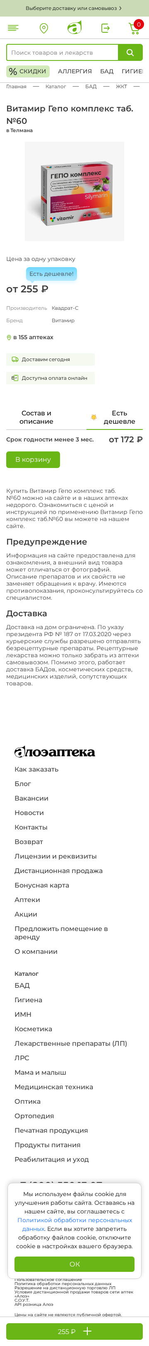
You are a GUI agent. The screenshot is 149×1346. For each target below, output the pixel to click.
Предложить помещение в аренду (61, 933)
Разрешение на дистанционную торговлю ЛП (64, 1288)
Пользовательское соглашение (48, 1280)
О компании (36, 951)
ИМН (22, 1014)
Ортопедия (34, 1116)
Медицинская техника (53, 1087)
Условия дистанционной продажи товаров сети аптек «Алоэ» (73, 1294)
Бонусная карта (41, 885)
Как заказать (36, 769)
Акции (25, 914)
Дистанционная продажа (58, 871)
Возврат (28, 842)
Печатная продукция (51, 1130)
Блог (22, 784)
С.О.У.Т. (21, 1300)
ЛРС (21, 1058)
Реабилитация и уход (51, 1159)
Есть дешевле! (51, 273)
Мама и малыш (40, 1072)
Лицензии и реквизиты (55, 856)
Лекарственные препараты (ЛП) (70, 1043)
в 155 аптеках (33, 337)
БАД (106, 71)
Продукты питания (47, 1145)
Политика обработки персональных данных (62, 1284)
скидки (27, 71)
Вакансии (31, 798)
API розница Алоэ (33, 1305)
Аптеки (27, 900)
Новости (29, 813)
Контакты (31, 827)
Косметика (33, 1029)
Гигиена (28, 1000)
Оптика (27, 1101)
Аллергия (75, 71)
